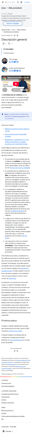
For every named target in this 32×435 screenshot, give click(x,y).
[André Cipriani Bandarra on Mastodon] (15, 71)
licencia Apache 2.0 (13, 364)
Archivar (3, 400)
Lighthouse (12, 278)
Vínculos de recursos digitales (19, 168)
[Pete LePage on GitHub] (12, 62)
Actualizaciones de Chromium (10, 394)
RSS (2, 419)
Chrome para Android (18, 116)
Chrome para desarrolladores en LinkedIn (13, 416)
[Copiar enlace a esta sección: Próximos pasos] (18, 321)
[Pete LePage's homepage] (17, 62)
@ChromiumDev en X (7, 410)
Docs (3, 8)
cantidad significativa (17, 211)
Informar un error (6, 383)
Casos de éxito (5, 397)
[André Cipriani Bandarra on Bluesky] (17, 71)
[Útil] (14, 35)
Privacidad (13, 426)
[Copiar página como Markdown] (9, 43)
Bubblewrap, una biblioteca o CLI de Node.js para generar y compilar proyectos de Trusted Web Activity (17, 142)
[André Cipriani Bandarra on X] (10, 71)
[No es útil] (17, 35)
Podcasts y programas (7, 402)
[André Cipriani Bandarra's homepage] (20, 71)
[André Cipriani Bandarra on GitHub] (12, 71)
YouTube (3, 413)
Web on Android (15, 8)
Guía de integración (16, 340)
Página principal (5, 29)
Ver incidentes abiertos (7, 386)
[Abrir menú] (3, 2)
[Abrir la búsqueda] (18, 2)
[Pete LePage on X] (10, 62)
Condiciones (4, 426)
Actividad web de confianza (11, 32)
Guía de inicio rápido (15, 331)
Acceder (27, 2)
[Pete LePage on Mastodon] (15, 62)
